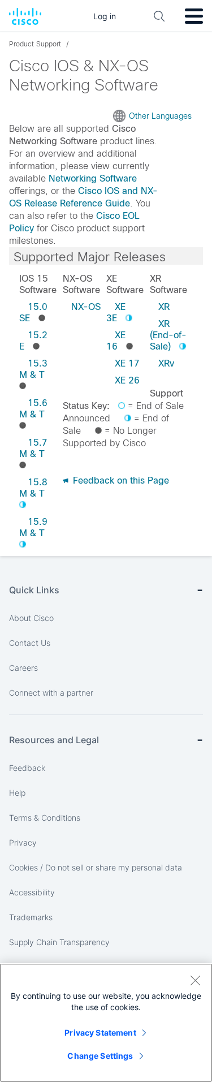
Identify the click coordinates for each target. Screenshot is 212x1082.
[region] (106, 1022)
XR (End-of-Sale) (168, 335)
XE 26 (127, 380)
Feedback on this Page (119, 480)
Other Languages (160, 115)
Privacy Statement (100, 1032)
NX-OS (86, 307)
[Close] (195, 980)
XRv (166, 363)
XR (164, 307)
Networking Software (93, 178)
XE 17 (127, 363)
